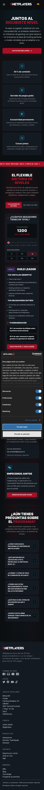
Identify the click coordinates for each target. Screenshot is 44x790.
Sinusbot (6, 743)
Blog (4, 771)
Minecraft (6, 696)
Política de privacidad (26, 782)
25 (11, 254)
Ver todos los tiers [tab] (30, 205)
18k (22, 258)
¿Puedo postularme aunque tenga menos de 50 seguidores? (19, 615)
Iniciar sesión (8, 724)
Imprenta (37, 782)
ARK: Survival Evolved (11, 706)
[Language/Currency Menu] (38, 4)
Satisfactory (7, 714)
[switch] (38, 398)
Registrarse (7, 727)
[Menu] (5, 4)
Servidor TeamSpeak (11, 740)
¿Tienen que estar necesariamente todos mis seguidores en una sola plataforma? (18, 587)
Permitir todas (22, 427)
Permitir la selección (22, 434)
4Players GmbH (9, 785)
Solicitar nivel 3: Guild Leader (22, 346)
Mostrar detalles (31, 420)
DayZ (5, 711)
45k (32, 258)
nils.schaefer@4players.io (16, 452)
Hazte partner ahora (20, 51)
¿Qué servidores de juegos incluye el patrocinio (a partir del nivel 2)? (18, 560)
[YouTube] (13, 682)
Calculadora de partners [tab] (14, 205)
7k (11, 258)
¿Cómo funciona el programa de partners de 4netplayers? (19, 546)
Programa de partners (11, 777)
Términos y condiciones (10, 782)
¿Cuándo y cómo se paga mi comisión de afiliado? (18, 574)
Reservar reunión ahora (22, 495)
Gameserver (7, 737)
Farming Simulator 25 (11, 701)
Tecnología (7, 774)
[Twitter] (5, 682)
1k (32, 254)
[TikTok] (17, 682)
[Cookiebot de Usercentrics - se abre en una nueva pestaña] (32, 354)
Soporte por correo (10, 753)
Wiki (4, 758)
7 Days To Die (8, 709)
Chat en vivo (8, 756)
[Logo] (21, 4)
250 (22, 254)
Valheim (6, 704)
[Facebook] (9, 682)
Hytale (5, 698)
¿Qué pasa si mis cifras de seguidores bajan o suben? (19, 602)
